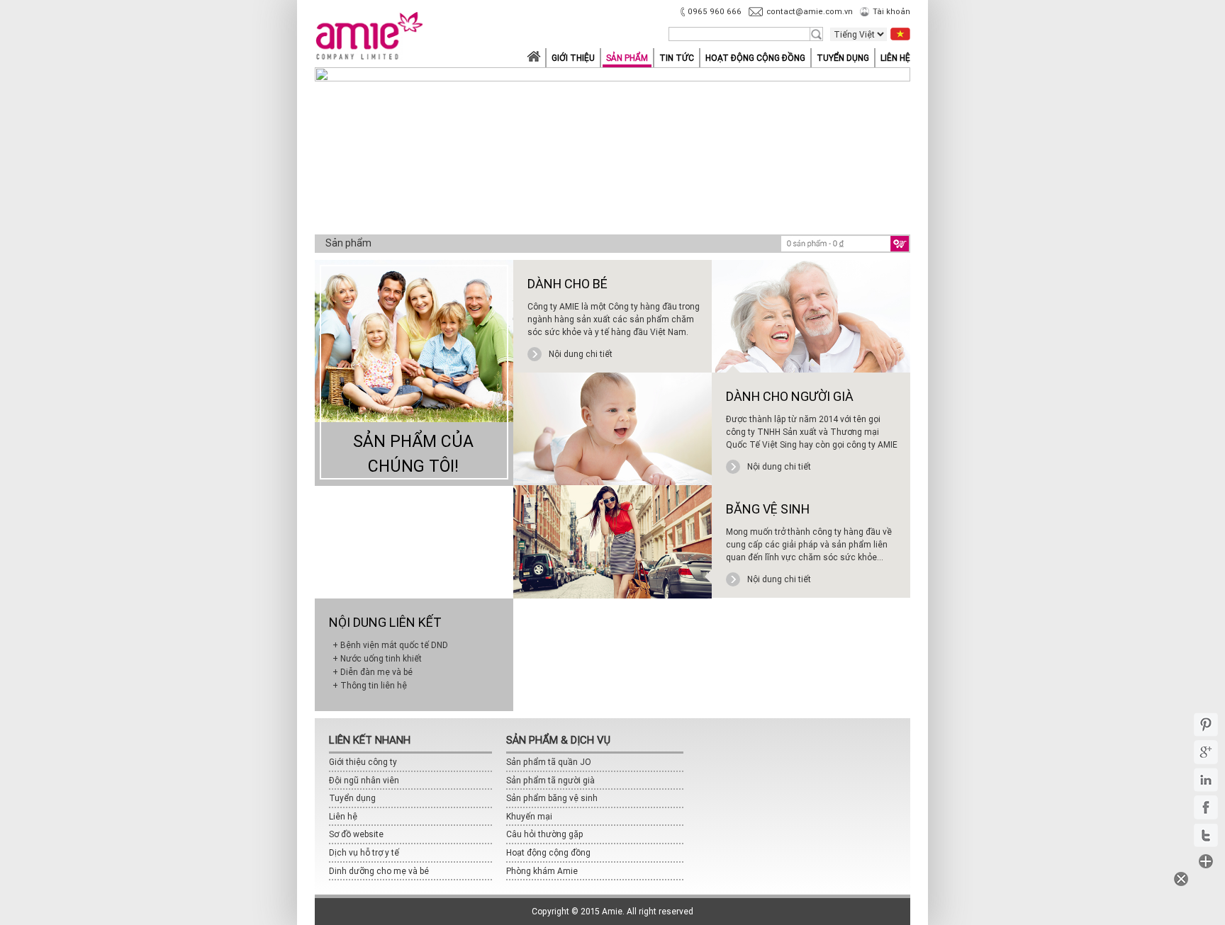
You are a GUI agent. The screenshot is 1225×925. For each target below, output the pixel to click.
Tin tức (676, 57)
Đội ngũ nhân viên (364, 780)
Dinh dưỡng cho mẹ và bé (379, 871)
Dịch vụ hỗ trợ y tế (364, 852)
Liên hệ (895, 57)
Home (533, 57)
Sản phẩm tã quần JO (548, 761)
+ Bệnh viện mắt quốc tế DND (390, 645)
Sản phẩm (627, 57)
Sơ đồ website (356, 834)
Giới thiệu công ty (363, 761)
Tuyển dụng (843, 57)
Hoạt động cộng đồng (755, 57)
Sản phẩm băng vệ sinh (552, 798)
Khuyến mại (529, 816)
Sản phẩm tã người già (550, 780)
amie (369, 37)
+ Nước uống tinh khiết (377, 658)
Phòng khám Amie (542, 871)
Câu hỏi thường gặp (544, 834)
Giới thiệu (573, 57)
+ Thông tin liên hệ (369, 685)
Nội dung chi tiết (580, 353)
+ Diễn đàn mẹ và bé (372, 671)
